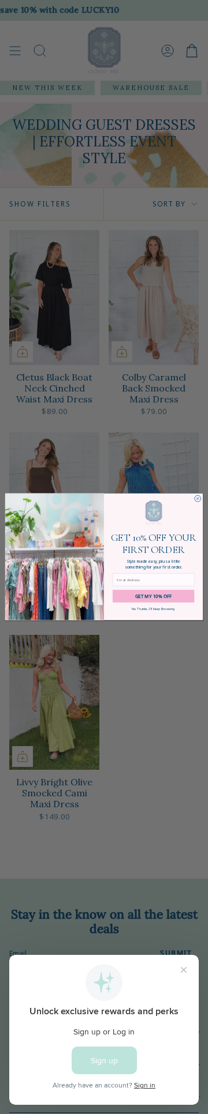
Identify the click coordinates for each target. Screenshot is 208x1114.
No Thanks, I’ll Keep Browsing (153, 609)
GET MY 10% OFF (153, 596)
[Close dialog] (198, 498)
